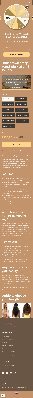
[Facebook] (7, 373)
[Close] (29, 2)
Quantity (4, 132)
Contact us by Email (8, 365)
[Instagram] (3, 373)
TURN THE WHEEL (16, 54)
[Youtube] (11, 373)
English (4, 384)
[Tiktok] (15, 373)
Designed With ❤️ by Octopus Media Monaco (14, 387)
